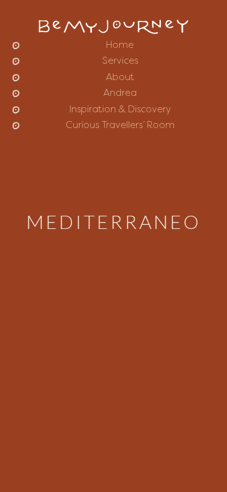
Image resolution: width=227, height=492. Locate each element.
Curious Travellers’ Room (120, 126)
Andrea (120, 93)
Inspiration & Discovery (120, 110)
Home (120, 45)
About (120, 78)
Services (120, 61)
